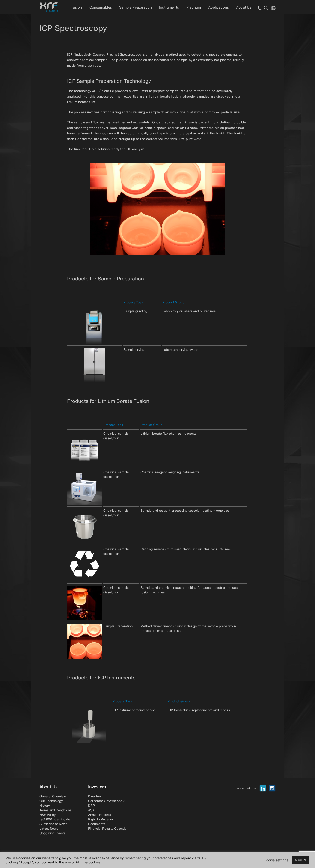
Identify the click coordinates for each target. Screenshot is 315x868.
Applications (218, 7)
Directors (95, 796)
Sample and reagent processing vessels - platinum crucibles (184, 511)
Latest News (48, 829)
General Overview (52, 796)
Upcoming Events (52, 833)
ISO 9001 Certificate (54, 819)
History (44, 806)
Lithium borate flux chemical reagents (168, 434)
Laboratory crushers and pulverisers (189, 311)
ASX (91, 810)
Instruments (169, 7)
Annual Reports (99, 815)
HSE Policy (47, 815)
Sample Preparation (135, 7)
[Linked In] (262, 788)
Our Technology (51, 801)
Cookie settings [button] (276, 860)
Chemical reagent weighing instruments (169, 472)
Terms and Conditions (55, 810)
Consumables (100, 7)
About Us (243, 7)
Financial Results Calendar (108, 829)
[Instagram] (272, 788)
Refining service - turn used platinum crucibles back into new (185, 549)
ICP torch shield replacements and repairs (199, 710)
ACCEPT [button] (300, 860)
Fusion (76, 7)
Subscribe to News (53, 824)
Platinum (193, 7)
